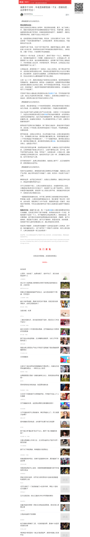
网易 (21, 2)
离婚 (45, 114)
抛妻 (50, 93)
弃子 (53, 93)
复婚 (53, 141)
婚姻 (50, 210)
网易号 (27, 2)
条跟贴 (44, 262)
